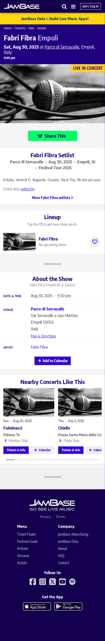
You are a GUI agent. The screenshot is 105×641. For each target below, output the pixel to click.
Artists (22, 563)
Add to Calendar (55, 361)
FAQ (61, 555)
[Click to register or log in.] (94, 242)
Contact (63, 563)
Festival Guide (27, 541)
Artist (8, 347)
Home (7, 28)
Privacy (45, 517)
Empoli (41, 28)
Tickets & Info (16, 450)
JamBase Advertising (73, 534)
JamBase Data (68, 541)
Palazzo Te (11, 435)
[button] (64, 6)
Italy (31, 28)
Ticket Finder (26, 534)
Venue (8, 309)
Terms (60, 517)
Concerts (20, 28)
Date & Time (12, 296)
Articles (22, 548)
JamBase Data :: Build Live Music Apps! (54, 18)
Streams (23, 555)
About (62, 548)
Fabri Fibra (39, 347)
